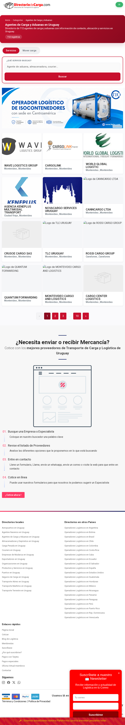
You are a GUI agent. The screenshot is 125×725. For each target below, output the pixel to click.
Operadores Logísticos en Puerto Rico (82, 608)
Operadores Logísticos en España (80, 568)
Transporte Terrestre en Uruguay (17, 590)
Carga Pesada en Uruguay (14, 545)
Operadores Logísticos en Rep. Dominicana (84, 613)
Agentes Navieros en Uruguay (16, 532)
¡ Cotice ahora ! (13, 495)
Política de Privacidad (39, 701)
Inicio (7, 20)
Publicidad (117, 126)
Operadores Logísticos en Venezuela (81, 617)
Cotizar (5, 634)
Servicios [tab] (11, 50)
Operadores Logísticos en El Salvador (82, 563)
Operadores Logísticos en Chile (79, 541)
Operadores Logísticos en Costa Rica (82, 550)
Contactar (6, 670)
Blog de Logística (10, 639)
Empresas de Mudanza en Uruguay (18, 554)
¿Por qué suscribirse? (12, 652)
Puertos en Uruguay (11, 572)
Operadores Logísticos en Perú (79, 604)
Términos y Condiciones (14, 701)
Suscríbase (7, 648)
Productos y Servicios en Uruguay (17, 568)
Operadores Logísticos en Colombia (81, 545)
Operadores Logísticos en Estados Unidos (84, 572)
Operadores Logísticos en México (80, 586)
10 (77, 316)
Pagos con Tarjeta (10, 657)
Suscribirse (96, 714)
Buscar (62, 76)
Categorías (18, 20)
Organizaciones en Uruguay (15, 563)
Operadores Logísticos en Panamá (80, 595)
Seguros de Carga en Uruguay (15, 577)
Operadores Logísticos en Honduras (81, 581)
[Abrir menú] (119, 4)
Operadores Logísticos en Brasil (79, 537)
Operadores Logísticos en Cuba (79, 554)
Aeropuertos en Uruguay (13, 528)
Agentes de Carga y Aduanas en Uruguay (21, 537)
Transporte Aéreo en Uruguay (15, 581)
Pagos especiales (10, 661)
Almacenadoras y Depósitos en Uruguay (21, 541)
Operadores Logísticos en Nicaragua (81, 590)
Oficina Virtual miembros (13, 666)
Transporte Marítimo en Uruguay (17, 586)
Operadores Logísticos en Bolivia (80, 532)
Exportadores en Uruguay (14, 559)
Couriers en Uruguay (11, 550)
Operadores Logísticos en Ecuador (80, 559)
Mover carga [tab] (29, 50)
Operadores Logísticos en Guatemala (82, 577)
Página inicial (8, 630)
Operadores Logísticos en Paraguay (81, 599)
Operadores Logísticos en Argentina (81, 528)
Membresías (8, 643)
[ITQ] (62, 108)
